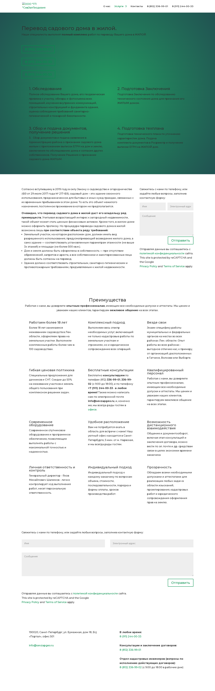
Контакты (137, 6)
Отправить (180, 240)
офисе (92, 409)
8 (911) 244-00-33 (38, 62)
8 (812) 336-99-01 (38, 49)
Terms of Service (174, 266)
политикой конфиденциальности (162, 253)
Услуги (118, 6)
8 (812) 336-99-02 (131, 667)
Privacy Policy (148, 266)
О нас (106, 6)
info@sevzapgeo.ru (41, 645)
